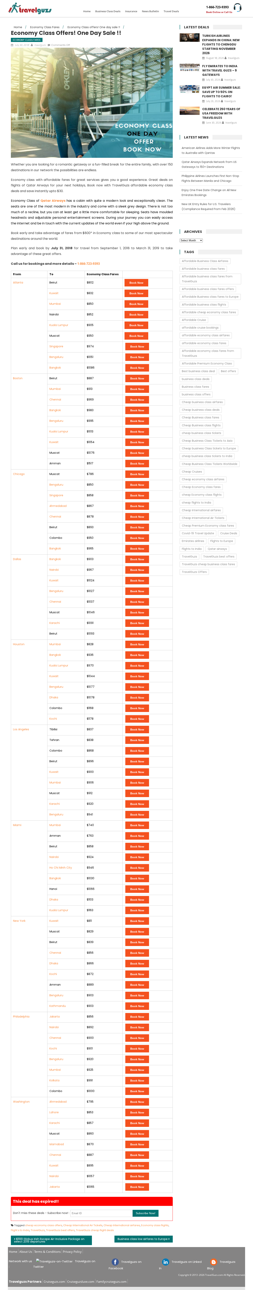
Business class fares (195, 387)
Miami (17, 825)
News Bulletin (150, 11)
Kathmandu (57, 1006)
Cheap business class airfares (202, 402)
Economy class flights (155, 1225)
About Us (25, 1252)
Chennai (55, 399)
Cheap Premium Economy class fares (208, 526)
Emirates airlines (193, 541)
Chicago (19, 474)
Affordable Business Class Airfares (205, 261)
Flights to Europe (221, 541)
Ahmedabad (58, 506)
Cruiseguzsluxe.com (80, 1281)
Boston (18, 378)
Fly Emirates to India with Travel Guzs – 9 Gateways (219, 70)
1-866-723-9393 (217, 7)
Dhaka (53, 697)
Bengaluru (56, 357)
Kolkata (54, 1080)
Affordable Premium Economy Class (207, 363)
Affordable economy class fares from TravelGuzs (208, 353)
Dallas (17, 559)
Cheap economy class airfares (203, 479)
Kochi (53, 719)
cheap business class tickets (201, 433)
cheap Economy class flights (202, 495)
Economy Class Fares (27, 40)
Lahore (54, 1112)
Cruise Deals (228, 533)
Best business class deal (198, 371)
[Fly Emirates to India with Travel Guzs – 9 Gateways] (190, 68)
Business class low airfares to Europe (143, 1239)
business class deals (196, 379)
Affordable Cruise (194, 320)
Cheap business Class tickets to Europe (209, 448)
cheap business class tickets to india (207, 456)
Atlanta (18, 282)
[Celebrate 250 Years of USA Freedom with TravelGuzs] (190, 111)
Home (87, 11)
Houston (19, 644)
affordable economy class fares (204, 343)
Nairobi (54, 570)
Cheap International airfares (122, 1225)
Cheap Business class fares (200, 417)
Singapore (56, 346)
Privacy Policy (72, 1252)
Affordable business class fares (203, 269)
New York (19, 921)
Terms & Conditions (47, 1252)
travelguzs (40, 45)
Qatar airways (217, 549)
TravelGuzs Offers (194, 572)
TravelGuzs (38, 1230)
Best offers (228, 371)
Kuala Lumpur (58, 325)
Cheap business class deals (201, 410)
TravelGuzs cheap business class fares (208, 564)
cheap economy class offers (43, 1225)
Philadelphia (21, 1017)
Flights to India (192, 549)
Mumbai (55, 304)
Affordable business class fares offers (208, 289)
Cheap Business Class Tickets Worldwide (209, 464)
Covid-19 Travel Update (198, 533)
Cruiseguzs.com (54, 1281)
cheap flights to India (196, 503)
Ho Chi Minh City (60, 868)
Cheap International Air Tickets (82, 1225)
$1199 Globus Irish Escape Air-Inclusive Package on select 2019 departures (49, 1240)
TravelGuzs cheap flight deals (95, 1230)
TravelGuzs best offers (60, 1230)
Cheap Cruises (192, 472)
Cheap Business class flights (201, 425)
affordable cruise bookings (200, 328)
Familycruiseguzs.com (111, 1281)
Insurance (131, 11)
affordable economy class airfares (206, 335)
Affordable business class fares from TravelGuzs (207, 278)
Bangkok (55, 368)
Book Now (136, 282)
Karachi (54, 623)
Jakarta (54, 1017)
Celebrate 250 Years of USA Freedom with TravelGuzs (221, 113)
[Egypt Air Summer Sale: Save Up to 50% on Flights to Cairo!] (190, 89)
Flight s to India (20, 1230)
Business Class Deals (107, 11)
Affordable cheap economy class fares (209, 312)
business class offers (196, 394)
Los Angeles (21, 729)
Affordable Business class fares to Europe (210, 297)
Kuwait (54, 293)
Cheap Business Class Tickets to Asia (207, 441)
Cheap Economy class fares (201, 487)
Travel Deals (171, 11)
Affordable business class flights (204, 305)
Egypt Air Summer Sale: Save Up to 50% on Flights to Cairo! (221, 92)
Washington (21, 1102)
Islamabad (56, 1144)
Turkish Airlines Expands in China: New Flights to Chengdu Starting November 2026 (221, 44)
